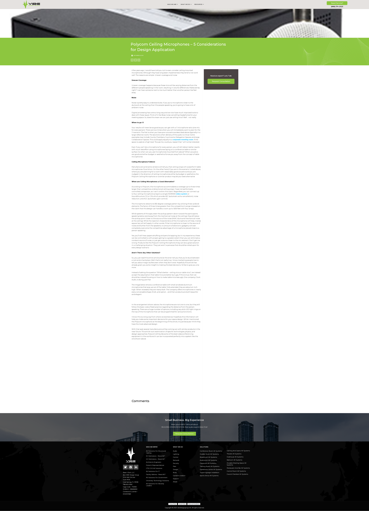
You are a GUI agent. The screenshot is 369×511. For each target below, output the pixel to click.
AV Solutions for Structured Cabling (156, 452)
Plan (174, 466)
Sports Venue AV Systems (209, 476)
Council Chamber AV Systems (237, 474)
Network (176, 460)
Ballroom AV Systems (234, 460)
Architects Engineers (153, 462)
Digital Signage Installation (209, 472)
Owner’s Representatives (155, 465)
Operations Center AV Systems (211, 469)
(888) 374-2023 (337, 6)
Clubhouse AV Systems (235, 457)
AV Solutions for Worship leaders (155, 485)
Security (176, 463)
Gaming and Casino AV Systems (238, 451)
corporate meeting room (183, 140)
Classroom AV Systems (208, 463)
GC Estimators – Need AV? (155, 459)
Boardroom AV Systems (208, 457)
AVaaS (175, 482)
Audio (175, 451)
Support (176, 479)
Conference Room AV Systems (211, 451)
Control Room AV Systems (236, 471)
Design (175, 469)
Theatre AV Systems (234, 454)
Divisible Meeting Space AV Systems (236, 464)
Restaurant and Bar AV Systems (238, 468)
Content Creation (179, 476)
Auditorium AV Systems (208, 460)
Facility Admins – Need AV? (156, 474)
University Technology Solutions (157, 481)
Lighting (176, 454)
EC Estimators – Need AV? (155, 456)
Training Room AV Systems (209, 466)
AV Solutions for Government (156, 477)
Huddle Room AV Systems (209, 454)
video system (181, 194)
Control (175, 457)
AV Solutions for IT (153, 471)
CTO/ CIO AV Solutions (154, 468)
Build (175, 472)
